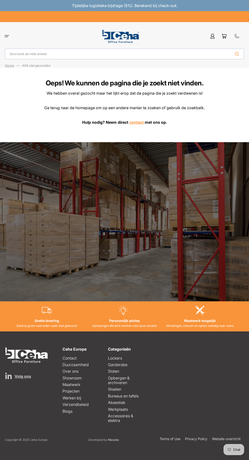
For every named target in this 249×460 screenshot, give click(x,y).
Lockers (115, 358)
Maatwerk (71, 384)
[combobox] (124, 54)
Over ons (70, 371)
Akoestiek (116, 402)
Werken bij (71, 397)
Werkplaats (118, 409)
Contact (69, 358)
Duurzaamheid (75, 364)
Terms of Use (170, 439)
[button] (6, 36)
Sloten (113, 371)
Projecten (71, 391)
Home (9, 65)
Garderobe (117, 364)
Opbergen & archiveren (119, 380)
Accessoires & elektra (120, 418)
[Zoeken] (237, 54)
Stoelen (114, 389)
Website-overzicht (226, 439)
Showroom (72, 378)
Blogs (67, 411)
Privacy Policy (196, 439)
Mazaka (113, 440)
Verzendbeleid (75, 404)
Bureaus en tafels (123, 396)
